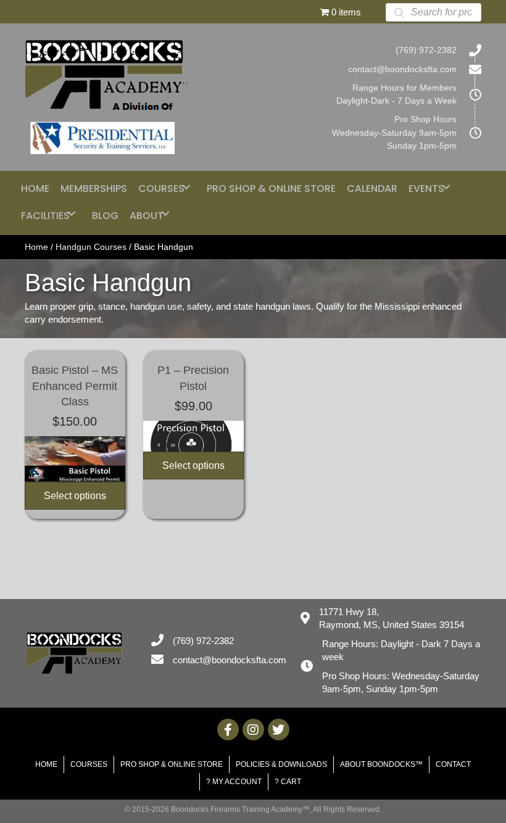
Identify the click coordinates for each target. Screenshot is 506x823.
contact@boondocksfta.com (402, 69)
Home (36, 247)
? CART (288, 781)
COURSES (88, 764)
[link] (35, 186)
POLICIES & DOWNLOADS (281, 764)
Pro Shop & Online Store (171, 764)
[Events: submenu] (446, 186)
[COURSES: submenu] (186, 186)
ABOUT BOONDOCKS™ (381, 764)
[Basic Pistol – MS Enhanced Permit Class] (75, 459)
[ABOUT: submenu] (165, 213)
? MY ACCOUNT (234, 781)
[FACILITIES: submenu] (71, 213)
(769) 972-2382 (426, 50)
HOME (46, 764)
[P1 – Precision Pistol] (193, 436)
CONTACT (453, 764)
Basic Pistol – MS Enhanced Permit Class (74, 385)
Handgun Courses (91, 247)
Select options (75, 495)
